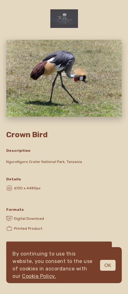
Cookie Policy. (39, 276)
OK (107, 265)
